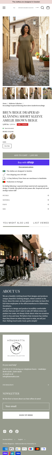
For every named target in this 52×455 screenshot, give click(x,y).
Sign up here (26, 415)
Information (8, 385)
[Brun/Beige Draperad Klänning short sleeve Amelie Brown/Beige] (9, 93)
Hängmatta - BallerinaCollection (17, 443)
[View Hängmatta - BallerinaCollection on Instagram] (5, 431)
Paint (5, 204)
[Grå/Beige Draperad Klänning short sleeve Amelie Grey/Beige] (12, 136)
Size (4, 209)
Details (6, 195)
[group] (26, 2)
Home (5, 103)
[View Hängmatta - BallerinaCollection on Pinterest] (17, 431)
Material (6, 200)
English (20, 439)
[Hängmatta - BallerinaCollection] (26, 7)
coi (35, 443)
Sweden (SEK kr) (8, 439)
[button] (42, 8)
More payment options (26, 167)
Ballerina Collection (15, 103)
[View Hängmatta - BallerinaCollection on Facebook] (11, 431)
